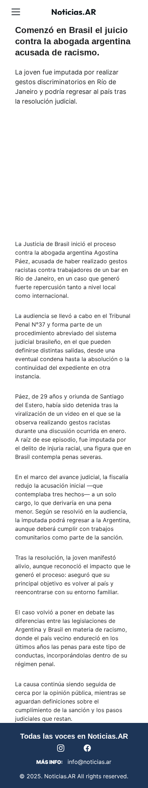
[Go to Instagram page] (64, 748)
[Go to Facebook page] (87, 748)
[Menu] (15, 12)
